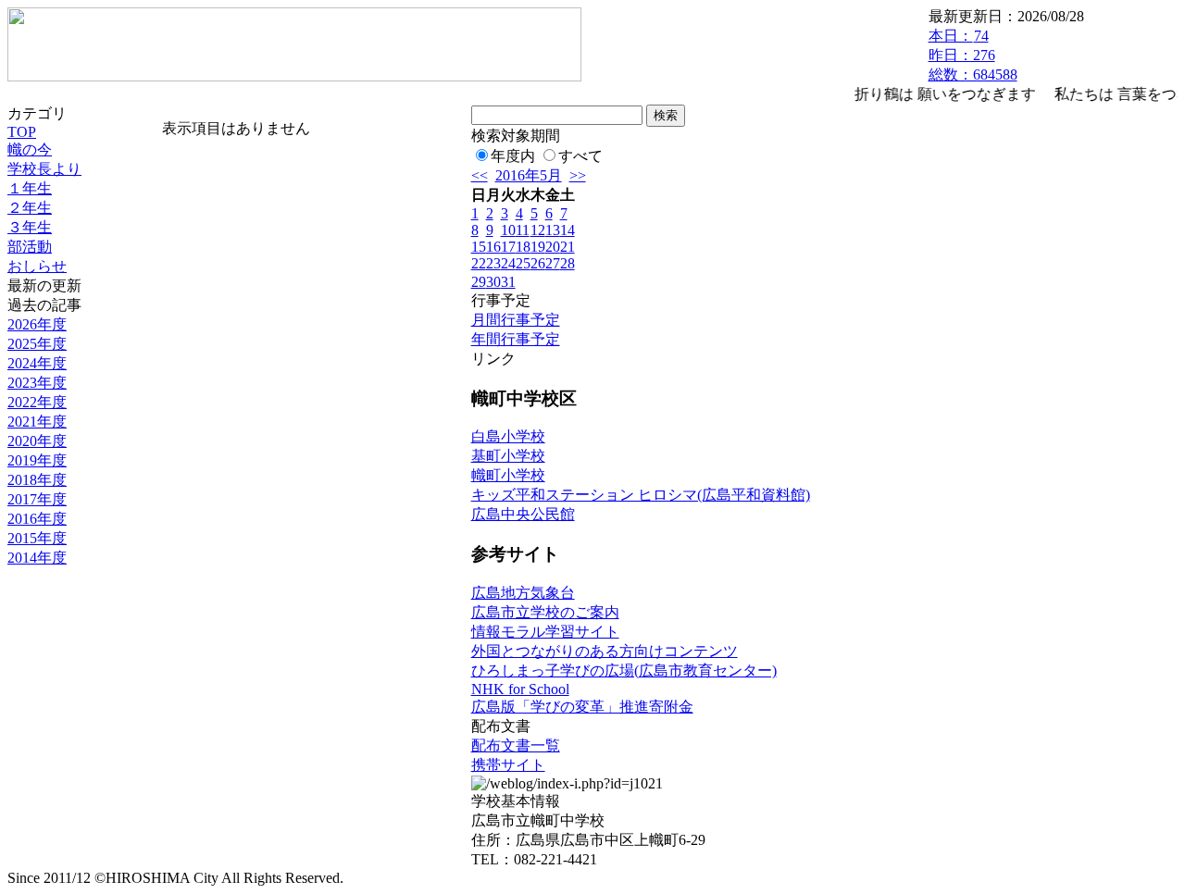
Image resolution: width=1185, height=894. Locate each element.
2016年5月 (528, 175)
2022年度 (37, 402)
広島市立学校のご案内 (545, 612)
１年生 (29, 188)
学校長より (44, 169)
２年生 (29, 208)
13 (552, 230)
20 (552, 247)
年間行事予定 (515, 339)
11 (523, 230)
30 (493, 282)
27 (552, 263)
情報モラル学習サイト (545, 631)
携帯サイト (508, 765)
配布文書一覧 (515, 745)
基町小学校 (508, 456)
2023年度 (37, 383)
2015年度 (37, 538)
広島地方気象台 (523, 593)
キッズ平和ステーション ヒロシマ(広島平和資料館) (640, 495)
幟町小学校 (508, 475)
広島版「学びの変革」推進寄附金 (582, 706)
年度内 (513, 156)
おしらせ (37, 266)
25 (523, 263)
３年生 (29, 227)
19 (537, 247)
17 (508, 247)
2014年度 (37, 557)
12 (537, 230)
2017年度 (37, 499)
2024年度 (37, 363)
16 (493, 247)
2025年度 (37, 344)
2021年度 (37, 421)
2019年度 (37, 460)
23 (493, 263)
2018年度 (37, 480)
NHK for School (520, 689)
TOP (21, 132)
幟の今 (29, 149)
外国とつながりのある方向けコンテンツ (604, 651)
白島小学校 (508, 436)
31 (508, 282)
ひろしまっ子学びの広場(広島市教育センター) (624, 670)
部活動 (29, 247)
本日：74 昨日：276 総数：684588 (973, 55)
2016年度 (37, 519)
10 (508, 230)
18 (523, 247)
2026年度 (37, 324)
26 (537, 263)
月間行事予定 (515, 320)
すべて (580, 156)
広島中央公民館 (523, 514)
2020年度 (37, 441)
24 (508, 263)
